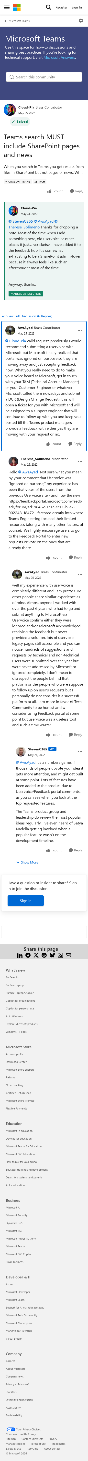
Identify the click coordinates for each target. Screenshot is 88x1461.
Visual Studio (14, 1338)
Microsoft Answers (59, 57)
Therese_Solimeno (35, 458)
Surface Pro (12, 977)
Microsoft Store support (20, 1069)
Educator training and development (27, 1169)
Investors (11, 1392)
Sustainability (14, 1415)
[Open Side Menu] (6, 7)
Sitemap (11, 1439)
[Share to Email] (68, 954)
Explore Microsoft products (22, 1024)
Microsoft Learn (15, 1299)
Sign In (77, 7)
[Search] (49, 7)
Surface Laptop (14, 985)
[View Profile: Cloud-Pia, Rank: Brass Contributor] (10, 110)
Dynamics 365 (14, 1223)
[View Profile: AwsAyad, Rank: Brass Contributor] (10, 330)
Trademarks (59, 1443)
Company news (15, 1376)
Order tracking (14, 1085)
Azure (9, 1284)
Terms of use (38, 1443)
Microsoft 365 (14, 1231)
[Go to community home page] (17, 7)
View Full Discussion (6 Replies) (29, 316)
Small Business (14, 1262)
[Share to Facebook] (28, 954)
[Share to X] (36, 954)
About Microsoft (15, 1368)
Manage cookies (15, 1443)
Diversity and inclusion (19, 1400)
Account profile (15, 1054)
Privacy (53, 1439)
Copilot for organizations (20, 1000)
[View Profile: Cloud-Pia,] (13, 211)
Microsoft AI (13, 1207)
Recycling (32, 1448)
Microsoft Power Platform (21, 1238)
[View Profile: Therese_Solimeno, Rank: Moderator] (13, 461)
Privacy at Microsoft (17, 1384)
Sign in (26, 900)
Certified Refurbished (18, 1093)
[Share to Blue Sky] (52, 954)
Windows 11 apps (16, 1031)
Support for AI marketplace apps (25, 1307)
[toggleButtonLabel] (80, 20)
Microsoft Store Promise (20, 1100)
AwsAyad (46, 221)
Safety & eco (13, 1448)
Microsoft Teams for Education (24, 1146)
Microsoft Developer (18, 1292)
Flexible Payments (16, 1108)
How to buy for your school (21, 1162)
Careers (10, 1361)
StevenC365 (22, 221)
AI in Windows (14, 1016)
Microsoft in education (19, 1131)
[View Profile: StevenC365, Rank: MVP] (21, 751)
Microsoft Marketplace (19, 1323)
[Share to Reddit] (44, 954)
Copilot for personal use (20, 1008)
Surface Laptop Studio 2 (20, 993)
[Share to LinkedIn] (19, 954)
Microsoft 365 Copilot (19, 1254)
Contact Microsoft (32, 1439)
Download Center (16, 1062)
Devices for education (19, 1138)
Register (61, 7)
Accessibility (13, 1407)
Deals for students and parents (24, 1177)
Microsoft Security (16, 1215)
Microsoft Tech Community (21, 1315)
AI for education (15, 1185)
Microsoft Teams (19, 21)
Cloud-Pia (26, 107)
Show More (29, 862)
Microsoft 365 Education (20, 1154)
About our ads (52, 1448)
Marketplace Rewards (19, 1331)
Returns (10, 1077)
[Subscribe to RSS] (60, 954)
